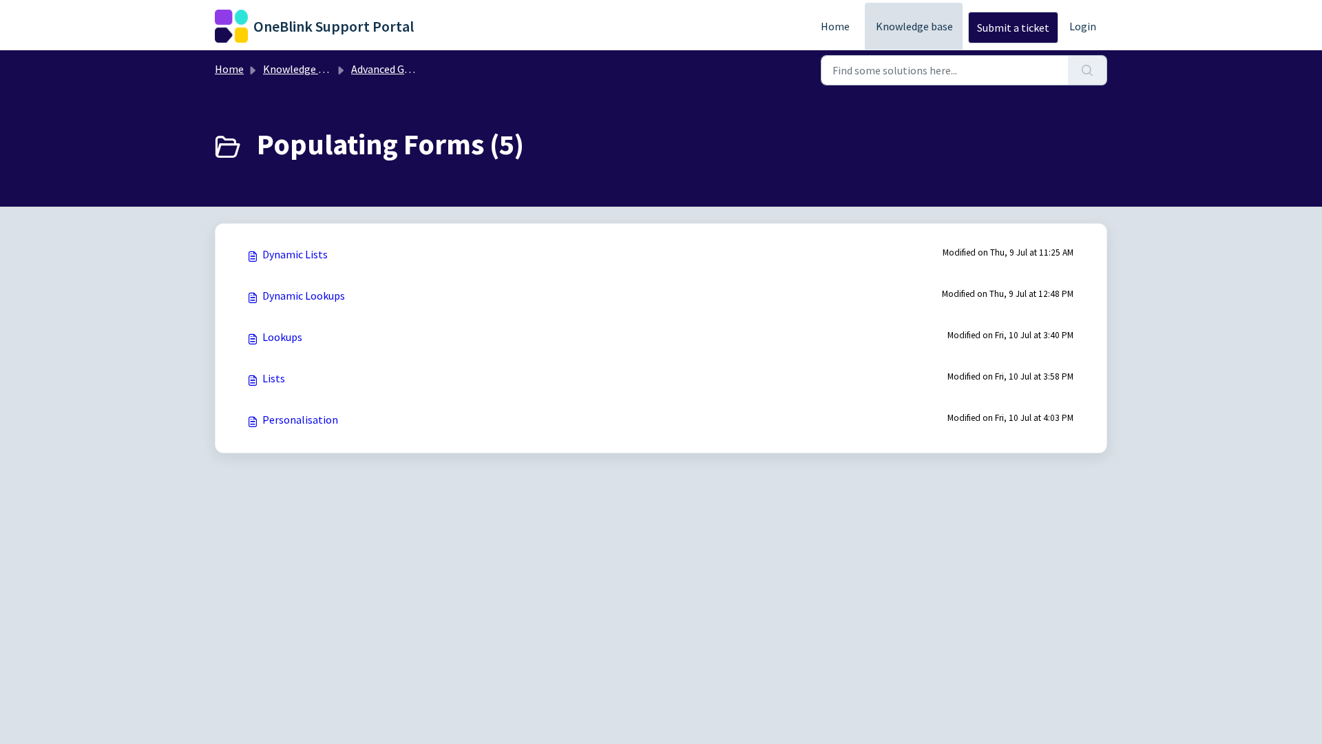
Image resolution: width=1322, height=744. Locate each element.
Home (835, 26)
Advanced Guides (389, 69)
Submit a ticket (1013, 27)
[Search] (1087, 70)
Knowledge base (914, 26)
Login (1082, 26)
